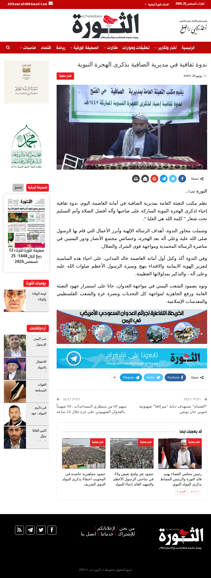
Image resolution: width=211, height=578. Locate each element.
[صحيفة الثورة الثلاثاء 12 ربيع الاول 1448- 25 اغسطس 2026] (26, 223)
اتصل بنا (88, 533)
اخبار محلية (65, 76)
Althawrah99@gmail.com (27, 4)
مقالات (112, 48)
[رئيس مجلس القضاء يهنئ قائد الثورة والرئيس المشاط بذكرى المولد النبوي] (180, 453)
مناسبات (29, 48)
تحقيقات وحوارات (136, 48)
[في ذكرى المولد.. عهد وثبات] (15, 414)
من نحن (127, 528)
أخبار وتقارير (167, 48)
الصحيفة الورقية (86, 48)
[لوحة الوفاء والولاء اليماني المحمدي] (15, 301)
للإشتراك (126, 533)
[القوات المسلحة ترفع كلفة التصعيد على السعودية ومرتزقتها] (15, 392)
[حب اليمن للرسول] (15, 346)
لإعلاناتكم (106, 528)
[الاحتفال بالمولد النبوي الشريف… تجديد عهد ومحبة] (15, 369)
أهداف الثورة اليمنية (158, 4)
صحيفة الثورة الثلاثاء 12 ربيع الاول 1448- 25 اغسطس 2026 (26, 256)
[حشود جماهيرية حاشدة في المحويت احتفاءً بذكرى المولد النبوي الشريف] (84, 453)
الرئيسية (188, 48)
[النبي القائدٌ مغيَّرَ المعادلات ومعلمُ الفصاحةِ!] (15, 437)
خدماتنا (107, 533)
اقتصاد (46, 48)
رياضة (60, 48)
